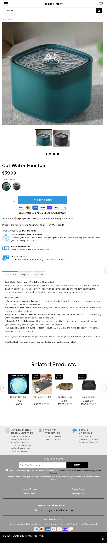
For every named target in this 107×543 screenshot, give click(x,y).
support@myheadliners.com (56, 510)
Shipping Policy (78, 493)
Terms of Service (29, 489)
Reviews (39, 274)
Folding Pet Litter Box (88, 398)
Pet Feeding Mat (41, 397)
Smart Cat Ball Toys (18, 398)
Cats (11, 19)
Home (5, 19)
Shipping (25, 274)
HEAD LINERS (53, 4)
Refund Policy (29, 493)
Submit (77, 465)
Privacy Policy (78, 489)
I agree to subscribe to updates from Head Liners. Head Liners (54, 471)
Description (10, 274)
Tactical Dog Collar (65, 398)
